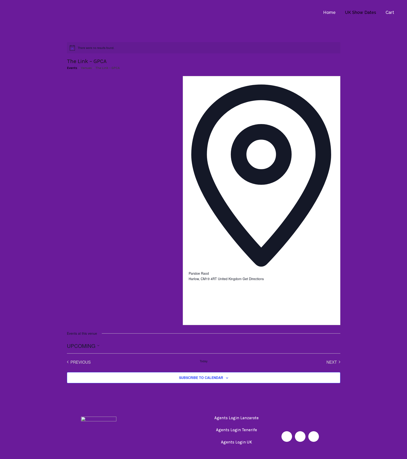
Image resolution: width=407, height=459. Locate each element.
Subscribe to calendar (201, 377)
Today (204, 361)
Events (72, 68)
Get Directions (253, 278)
